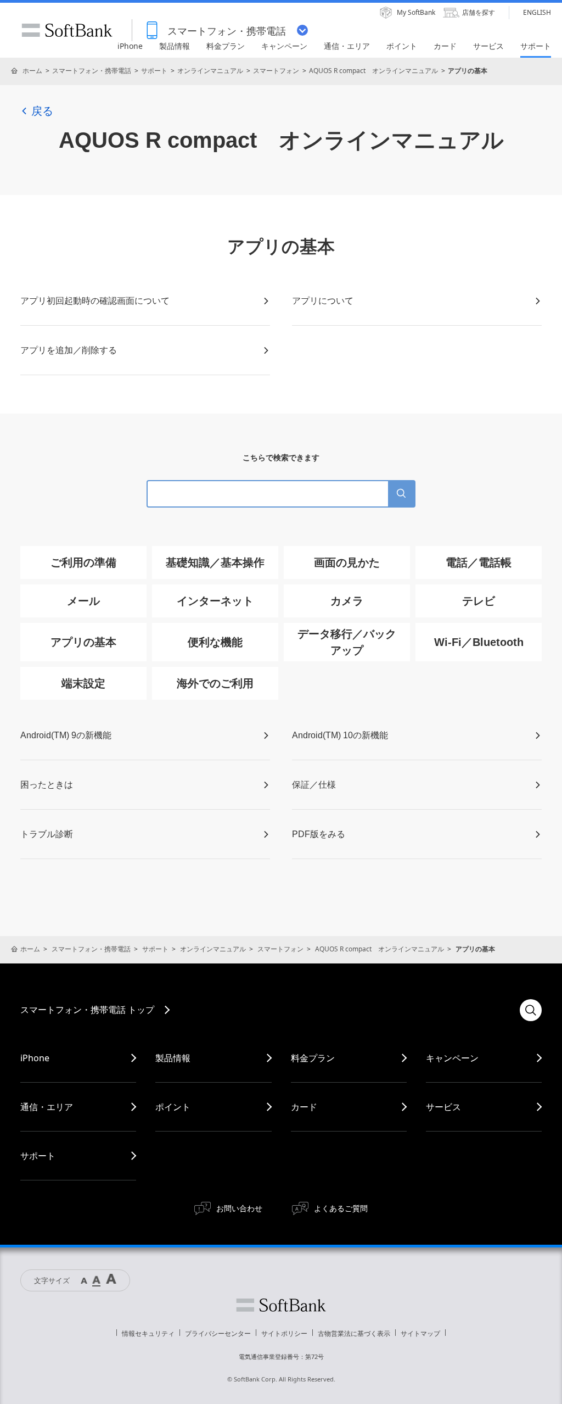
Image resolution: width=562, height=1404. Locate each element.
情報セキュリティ (148, 1333)
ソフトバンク (281, 1305)
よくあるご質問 (341, 1208)
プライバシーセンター (218, 1333)
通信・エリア (46, 1107)
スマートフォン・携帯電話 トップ (87, 1010)
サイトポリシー (284, 1333)
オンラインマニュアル (210, 70)
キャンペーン (452, 1058)
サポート (154, 70)
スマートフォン (276, 70)
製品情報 (172, 1058)
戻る (42, 111)
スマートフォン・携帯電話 (91, 70)
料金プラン (313, 1058)
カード (304, 1107)
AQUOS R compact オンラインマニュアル (373, 70)
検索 (531, 1010)
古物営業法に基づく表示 (354, 1333)
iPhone (34, 1058)
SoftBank (67, 30)
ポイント (172, 1107)
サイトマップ (420, 1333)
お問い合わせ (239, 1208)
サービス (443, 1107)
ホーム (32, 70)
